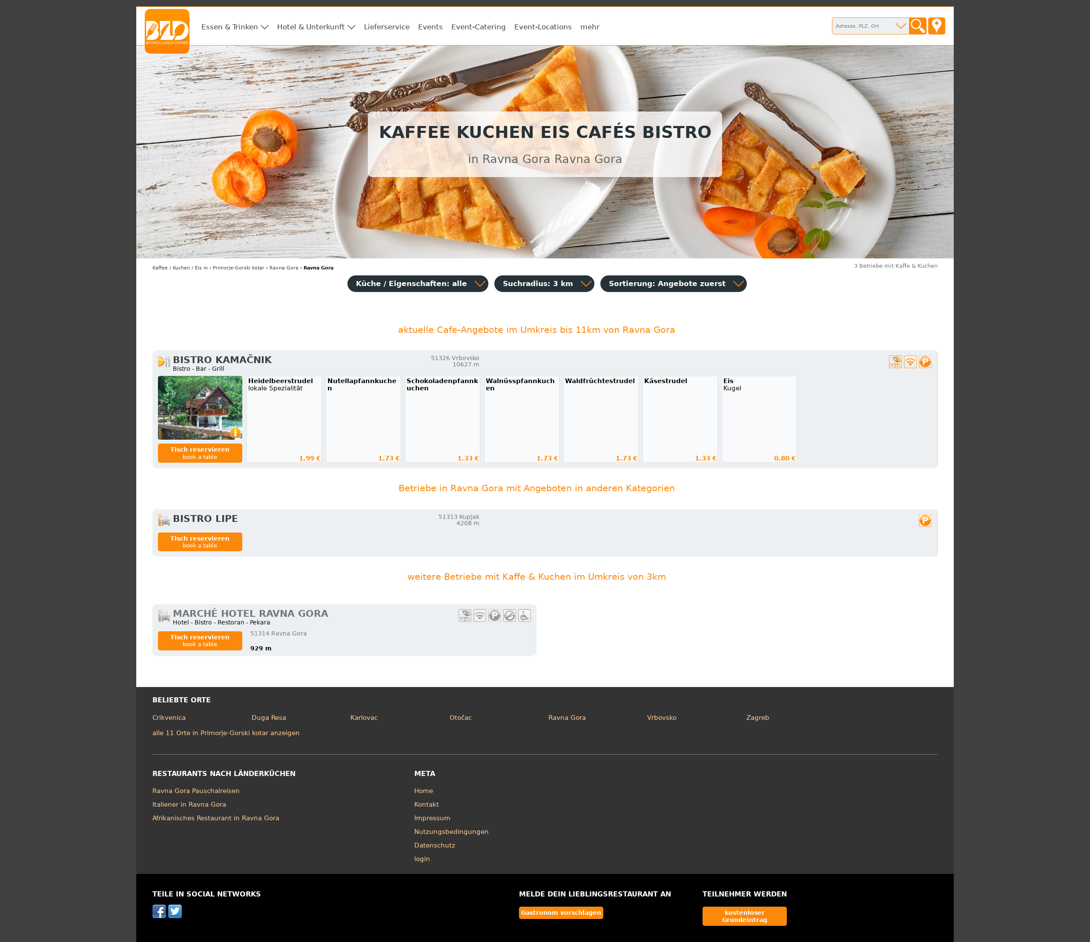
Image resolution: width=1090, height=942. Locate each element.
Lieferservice (387, 27)
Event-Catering (478, 27)
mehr (590, 27)
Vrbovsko (662, 718)
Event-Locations (543, 27)
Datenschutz (434, 845)
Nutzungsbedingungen (451, 832)
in (180, 268)
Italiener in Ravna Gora (189, 804)
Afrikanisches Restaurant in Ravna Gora (215, 818)
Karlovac (364, 718)
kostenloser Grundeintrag (744, 916)
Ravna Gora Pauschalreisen (196, 791)
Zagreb (757, 718)
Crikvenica (169, 718)
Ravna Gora (567, 718)
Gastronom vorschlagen (561, 912)
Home (423, 791)
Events (430, 27)
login (422, 859)
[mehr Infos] (200, 408)
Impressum (432, 818)
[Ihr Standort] (936, 25)
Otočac (461, 718)
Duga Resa (269, 718)
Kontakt (426, 804)
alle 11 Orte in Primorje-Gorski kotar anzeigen (226, 733)
